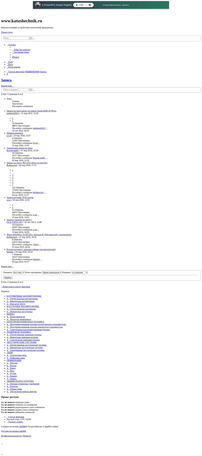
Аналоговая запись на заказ (19, 148)
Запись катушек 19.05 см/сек (20, 197)
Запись (6, 80)
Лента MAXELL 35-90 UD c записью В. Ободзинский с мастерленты (39, 234)
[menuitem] (21, 50)
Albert (35, 244)
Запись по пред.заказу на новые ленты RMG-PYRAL (31, 111)
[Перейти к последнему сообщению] (47, 128)
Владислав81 (13, 150)
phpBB (22, 426)
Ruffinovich (12, 165)
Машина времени (15, 133)
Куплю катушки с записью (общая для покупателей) (31, 249)
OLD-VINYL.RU (15, 222)
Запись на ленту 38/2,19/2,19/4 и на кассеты (27, 163)
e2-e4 (9, 135)
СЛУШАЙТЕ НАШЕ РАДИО (57, 5)
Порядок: (66, 272)
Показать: (8, 272)
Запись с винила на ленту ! (19, 220)
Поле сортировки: (33, 272)
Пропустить (6, 32)
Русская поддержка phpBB (13, 431)
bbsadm (10, 252)
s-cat (9, 200)
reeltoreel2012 (13, 113)
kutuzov (36, 259)
